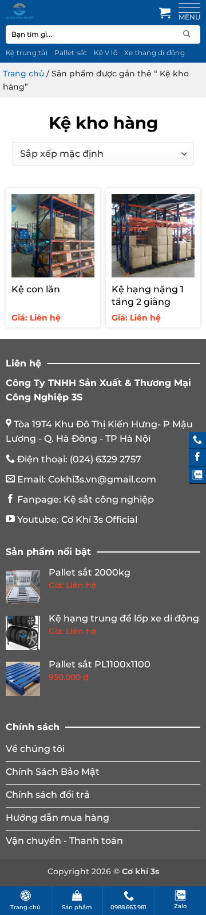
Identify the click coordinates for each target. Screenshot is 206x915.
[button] (165, 12)
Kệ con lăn (35, 289)
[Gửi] (187, 34)
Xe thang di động (154, 52)
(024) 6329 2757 (105, 459)
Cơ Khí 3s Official (99, 519)
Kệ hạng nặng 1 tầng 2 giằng (148, 295)
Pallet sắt (70, 52)
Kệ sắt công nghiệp (109, 499)
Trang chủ (23, 73)
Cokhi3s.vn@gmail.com (102, 479)
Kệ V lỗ (105, 52)
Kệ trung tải (26, 52)
